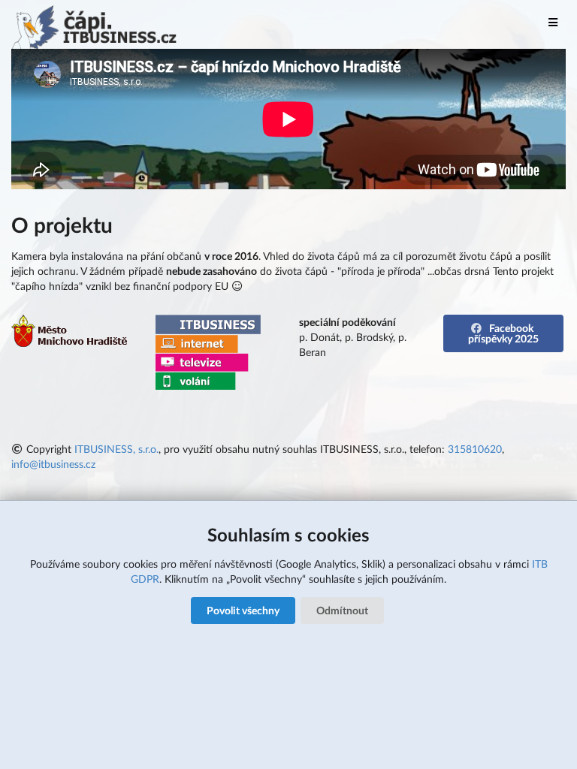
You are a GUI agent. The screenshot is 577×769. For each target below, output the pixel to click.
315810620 (475, 448)
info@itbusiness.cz (53, 463)
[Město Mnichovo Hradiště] (70, 342)
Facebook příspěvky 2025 (503, 333)
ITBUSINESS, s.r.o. (116, 448)
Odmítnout (342, 610)
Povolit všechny (243, 610)
